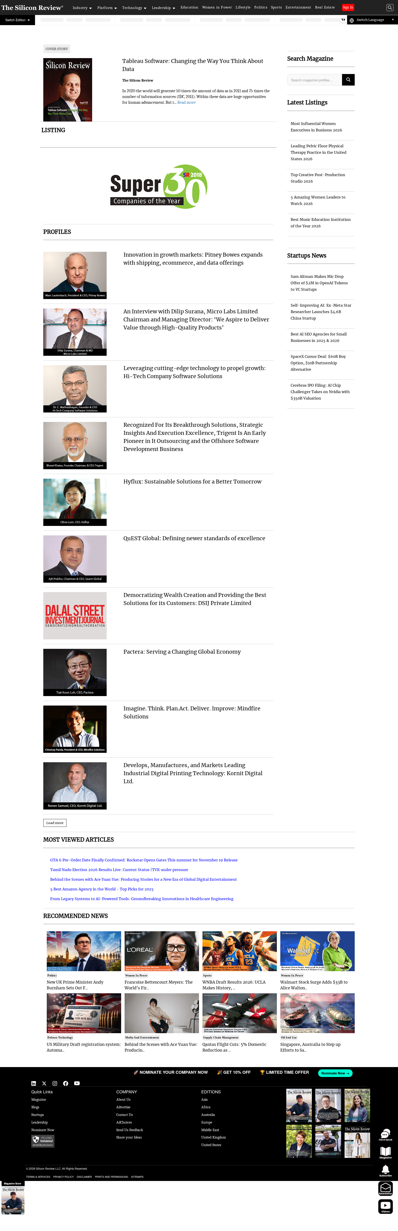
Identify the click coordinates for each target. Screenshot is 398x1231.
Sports (276, 7)
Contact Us (124, 1115)
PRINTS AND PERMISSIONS (111, 1176)
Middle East (210, 1130)
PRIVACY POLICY (63, 1176)
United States (211, 1145)
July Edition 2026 (299, 1127)
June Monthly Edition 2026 (357, 1129)
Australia (208, 1115)
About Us (123, 1100)
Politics (260, 7)
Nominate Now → (280, 1073)
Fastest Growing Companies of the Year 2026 (357, 1096)
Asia (204, 1100)
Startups (37, 1115)
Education (190, 7)
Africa (206, 1107)
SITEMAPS (137, 1176)
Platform (105, 8)
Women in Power (217, 7)
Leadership (161, 8)
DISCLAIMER (84, 1176)
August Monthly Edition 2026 (299, 1093)
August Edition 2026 (328, 1093)
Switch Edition (15, 20)
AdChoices (124, 1122)
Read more (186, 102)
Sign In (348, 7)
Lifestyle (243, 7)
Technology (132, 8)
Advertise (123, 1107)
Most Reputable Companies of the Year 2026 (328, 1132)
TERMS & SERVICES (38, 1176)
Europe (206, 1122)
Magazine (38, 1100)
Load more (55, 823)
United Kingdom (213, 1137)
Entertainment (298, 7)
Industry (80, 8)
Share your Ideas (129, 1137)
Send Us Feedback (129, 1130)
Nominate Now (42, 1130)
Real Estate (325, 7)
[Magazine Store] (12, 1200)
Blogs (35, 1107)
